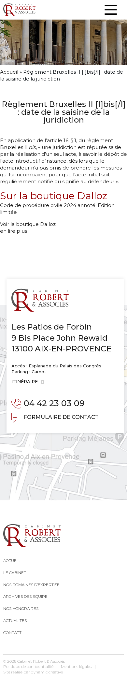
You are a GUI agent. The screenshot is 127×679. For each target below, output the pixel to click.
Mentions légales (76, 666)
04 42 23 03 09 (54, 403)
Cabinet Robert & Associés (41, 661)
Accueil (9, 72)
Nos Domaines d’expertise (31, 584)
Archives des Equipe (25, 596)
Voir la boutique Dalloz (28, 224)
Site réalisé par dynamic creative (33, 672)
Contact (12, 632)
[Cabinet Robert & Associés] (19, 9)
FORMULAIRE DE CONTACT (61, 417)
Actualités (15, 620)
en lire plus (13, 231)
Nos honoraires (20, 608)
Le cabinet (14, 572)
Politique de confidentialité (28, 666)
